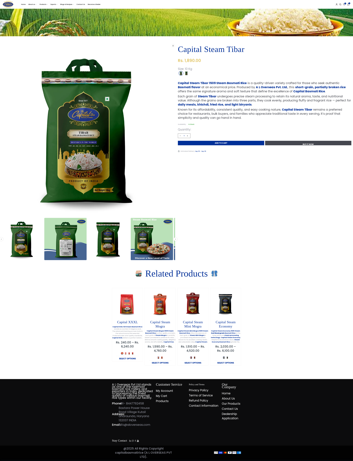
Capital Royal (225, 322)
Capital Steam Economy (160, 324)
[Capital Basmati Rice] (8, 4)
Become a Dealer (94, 4)
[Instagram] (135, 440)
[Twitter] (133, 440)
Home (23, 4)
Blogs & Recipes (66, 4)
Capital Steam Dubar (193, 324)
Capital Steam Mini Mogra (127, 324)
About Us (228, 398)
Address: (118, 414)
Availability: (182, 124)
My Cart (161, 396)
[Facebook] (130, 440)
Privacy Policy (198, 390)
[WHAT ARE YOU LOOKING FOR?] (340, 4)
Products (43, 4)
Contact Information (203, 406)
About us (31, 4)
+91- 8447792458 (131, 403)
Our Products (231, 404)
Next (175, 239)
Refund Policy (198, 400)
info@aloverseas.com (134, 425)
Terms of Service (201, 395)
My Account (164, 391)
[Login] (337, 4)
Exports (53, 4)
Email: (116, 425)
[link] (138, 292)
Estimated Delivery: (188, 151)
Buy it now (308, 144)
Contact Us (80, 4)
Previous (112, 328)
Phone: (117, 403)
